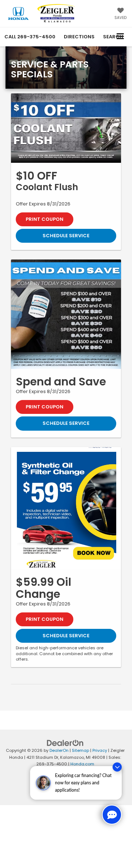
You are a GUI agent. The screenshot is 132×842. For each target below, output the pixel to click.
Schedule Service (66, 235)
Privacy (99, 750)
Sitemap (80, 750)
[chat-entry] (112, 814)
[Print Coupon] (66, 128)
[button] (30, 36)
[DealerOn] (65, 742)
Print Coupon (44, 219)
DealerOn (59, 750)
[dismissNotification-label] (117, 767)
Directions (79, 36)
